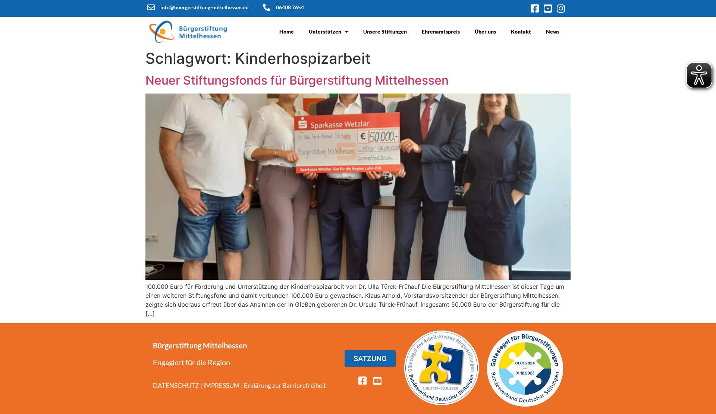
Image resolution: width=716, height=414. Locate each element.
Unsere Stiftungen (385, 31)
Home (286, 31)
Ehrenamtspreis (441, 31)
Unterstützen (325, 31)
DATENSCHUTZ (176, 385)
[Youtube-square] (547, 8)
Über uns (485, 31)
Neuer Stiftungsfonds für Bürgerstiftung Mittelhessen (297, 80)
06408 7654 (290, 7)
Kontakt (521, 31)
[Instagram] (560, 8)
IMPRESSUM (221, 385)
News (552, 31)
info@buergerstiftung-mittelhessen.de (204, 7)
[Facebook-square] (534, 8)
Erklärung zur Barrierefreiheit (285, 385)
